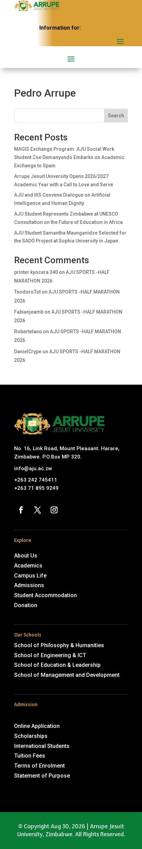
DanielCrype (27, 351)
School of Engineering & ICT (50, 655)
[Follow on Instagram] (54, 510)
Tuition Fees (29, 755)
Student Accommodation (45, 595)
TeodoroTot (27, 292)
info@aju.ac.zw (33, 468)
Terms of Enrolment (39, 765)
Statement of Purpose (42, 775)
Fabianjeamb (28, 312)
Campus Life (30, 575)
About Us (25, 555)
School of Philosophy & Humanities (59, 645)
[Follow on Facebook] (21, 510)
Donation (25, 605)
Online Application (37, 726)
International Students (42, 746)
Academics (28, 565)
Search (116, 115)
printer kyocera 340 (36, 272)
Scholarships (31, 736)
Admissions (29, 585)
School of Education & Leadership (57, 665)
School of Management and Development (67, 675)
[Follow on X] (37, 510)
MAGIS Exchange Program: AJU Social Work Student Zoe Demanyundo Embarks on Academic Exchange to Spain (69, 157)
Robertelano (28, 331)
